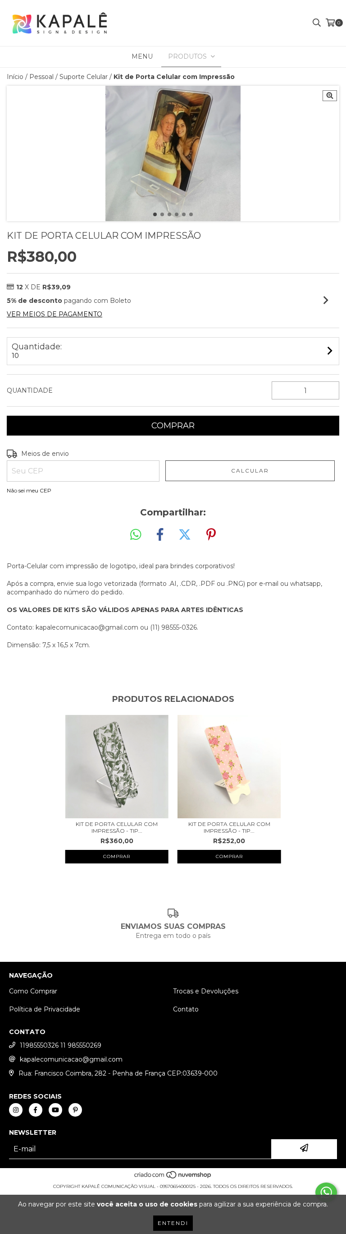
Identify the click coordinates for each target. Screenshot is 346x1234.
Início (15, 77)
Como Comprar (33, 991)
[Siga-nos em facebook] (35, 1110)
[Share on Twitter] (184, 535)
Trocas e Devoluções (205, 991)
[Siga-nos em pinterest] (75, 1110)
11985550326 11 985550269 (60, 1045)
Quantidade (30, 390)
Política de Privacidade (44, 1009)
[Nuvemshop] (173, 1177)
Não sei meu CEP (29, 490)
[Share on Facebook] (160, 535)
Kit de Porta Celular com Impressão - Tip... (117, 827)
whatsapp (305, 584)
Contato (186, 1009)
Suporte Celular (83, 77)
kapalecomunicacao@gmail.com (71, 1059)
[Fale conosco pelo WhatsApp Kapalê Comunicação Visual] (326, 1192)
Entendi (173, 1223)
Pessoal (41, 77)
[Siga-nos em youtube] (55, 1110)
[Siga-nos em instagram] (16, 1110)
